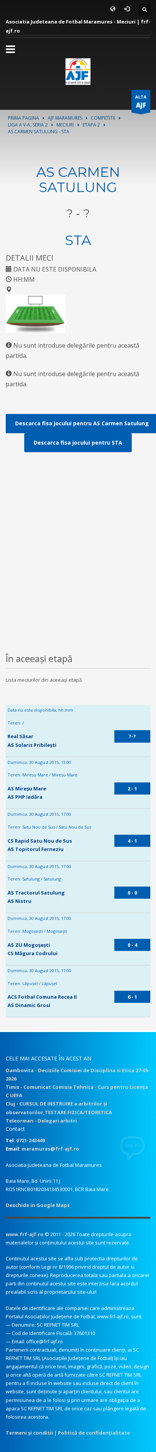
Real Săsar (20, 736)
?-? (132, 736)
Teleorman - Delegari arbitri (41, 1120)
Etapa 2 (91, 125)
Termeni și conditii (29, 1432)
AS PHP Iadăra (25, 796)
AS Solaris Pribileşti (32, 745)
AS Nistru (19, 901)
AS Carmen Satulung (78, 179)
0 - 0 (132, 892)
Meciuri (65, 125)
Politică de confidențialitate (94, 1432)
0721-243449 (30, 1140)
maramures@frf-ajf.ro (50, 1148)
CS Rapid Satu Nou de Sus (40, 840)
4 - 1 (132, 840)
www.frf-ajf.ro (25, 1234)
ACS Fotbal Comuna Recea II (42, 996)
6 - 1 (132, 996)
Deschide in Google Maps (38, 1205)
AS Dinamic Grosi (29, 1005)
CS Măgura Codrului (33, 953)
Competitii (103, 118)
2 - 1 (132, 788)
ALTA (141, 101)
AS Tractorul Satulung (36, 892)
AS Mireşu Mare (27, 788)
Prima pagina (23, 118)
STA (78, 240)
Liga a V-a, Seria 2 (28, 125)
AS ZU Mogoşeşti (29, 944)
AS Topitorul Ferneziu (36, 849)
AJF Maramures (65, 118)
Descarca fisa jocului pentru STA (78, 442)
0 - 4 (132, 944)
